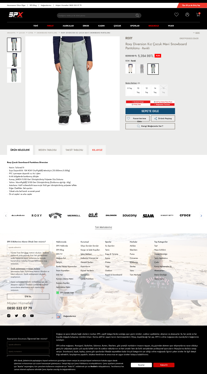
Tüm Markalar (135, 274)
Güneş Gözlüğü (160, 254)
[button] (6, 215)
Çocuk (22, 33)
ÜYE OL (28, 296)
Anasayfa (11, 33)
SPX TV (59, 254)
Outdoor (108, 270)
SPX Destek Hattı (67, 292)
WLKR (171, 25)
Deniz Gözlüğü (160, 274)
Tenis (107, 249)
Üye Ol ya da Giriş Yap (191, 5)
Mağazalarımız (46, 5)
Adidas (133, 245)
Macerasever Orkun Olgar (16, 5)
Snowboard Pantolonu (47, 33)
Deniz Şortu (159, 278)
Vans (132, 270)
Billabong (134, 262)
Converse (134, 258)
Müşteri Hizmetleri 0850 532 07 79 (69, 5)
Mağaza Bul (61, 258)
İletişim (59, 262)
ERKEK (86, 25)
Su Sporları (110, 245)
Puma (132, 254)
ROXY (128, 38)
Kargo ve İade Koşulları (90, 249)
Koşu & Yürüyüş (111, 254)
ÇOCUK (117, 25)
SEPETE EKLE (150, 111)
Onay (26, 252)
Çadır (156, 262)
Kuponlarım (85, 266)
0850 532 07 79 (19, 308)
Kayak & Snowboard (113, 274)
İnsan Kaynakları (62, 270)
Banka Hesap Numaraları (66, 266)
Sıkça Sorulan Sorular (90, 245)
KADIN (101, 25)
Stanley (133, 266)
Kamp (107, 258)
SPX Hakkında (62, 245)
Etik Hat (59, 274)
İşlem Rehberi (86, 254)
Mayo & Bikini (160, 249)
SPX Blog (33, 5)
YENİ (35, 25)
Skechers (133, 249)
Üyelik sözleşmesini (18, 268)
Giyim (30, 33)
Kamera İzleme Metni (64, 278)
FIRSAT (50, 25)
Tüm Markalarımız (103, 227)
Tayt (155, 245)
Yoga (107, 266)
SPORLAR (134, 25)
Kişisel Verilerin (34, 268)
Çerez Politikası (87, 278)
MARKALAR (68, 25)
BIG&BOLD (154, 25)
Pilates (108, 262)
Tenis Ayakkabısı (161, 258)
